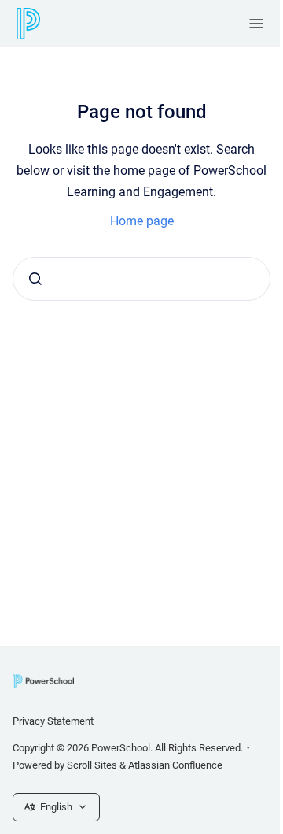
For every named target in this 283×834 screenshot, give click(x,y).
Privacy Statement (53, 721)
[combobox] (141, 279)
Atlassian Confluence (175, 765)
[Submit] (35, 278)
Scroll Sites (92, 765)
